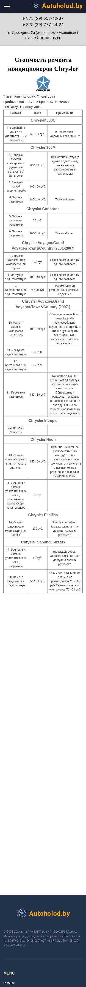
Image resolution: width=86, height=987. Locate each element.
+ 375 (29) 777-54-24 (43, 24)
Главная (9, 983)
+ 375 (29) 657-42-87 (43, 18)
